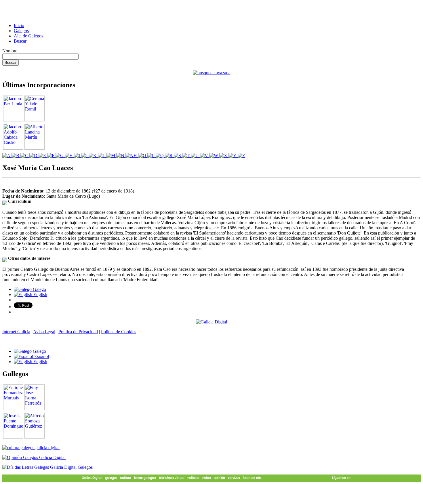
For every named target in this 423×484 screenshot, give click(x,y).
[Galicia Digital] (211, 321)
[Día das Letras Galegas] (47, 467)
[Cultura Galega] (31, 447)
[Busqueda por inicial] (7, 155)
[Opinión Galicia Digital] (34, 457)
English (39, 294)
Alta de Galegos (28, 35)
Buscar (20, 41)
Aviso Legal (44, 331)
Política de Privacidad (78, 331)
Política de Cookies (118, 331)
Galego (39, 289)
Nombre (9, 50)
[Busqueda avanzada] (211, 72)
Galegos (21, 30)
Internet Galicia (16, 331)
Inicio (19, 25)
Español (41, 356)
